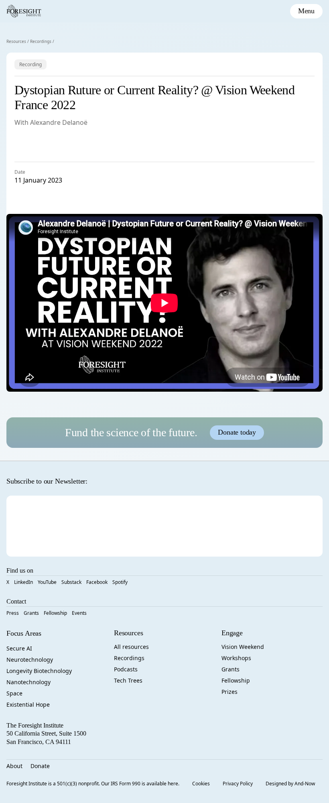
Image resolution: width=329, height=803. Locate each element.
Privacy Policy (238, 783)
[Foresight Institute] (23, 11)
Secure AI (19, 648)
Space (14, 693)
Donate (40, 766)
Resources (16, 41)
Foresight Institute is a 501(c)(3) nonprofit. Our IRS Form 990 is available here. (92, 783)
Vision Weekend (242, 647)
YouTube (47, 582)
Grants (31, 613)
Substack (71, 582)
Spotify (120, 582)
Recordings (40, 41)
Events (79, 613)
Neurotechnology (29, 659)
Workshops (236, 658)
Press (12, 613)
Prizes (229, 691)
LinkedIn (23, 582)
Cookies (201, 783)
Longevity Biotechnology (39, 671)
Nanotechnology (28, 682)
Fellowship (55, 613)
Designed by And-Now (290, 783)
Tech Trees (128, 680)
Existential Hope (28, 704)
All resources (131, 647)
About (14, 766)
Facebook (97, 582)
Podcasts (126, 669)
